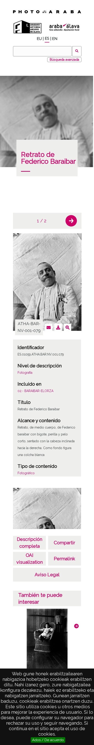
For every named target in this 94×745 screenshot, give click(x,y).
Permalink (64, 558)
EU (39, 39)
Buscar (77, 51)
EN (54, 39)
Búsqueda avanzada (64, 59)
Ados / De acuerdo (48, 740)
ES (47, 38)
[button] (71, 220)
